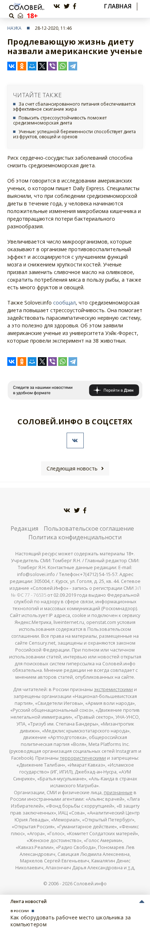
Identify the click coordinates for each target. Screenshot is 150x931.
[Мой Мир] (32, 66)
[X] (42, 66)
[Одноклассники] (21, 66)
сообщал (64, 302)
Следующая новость (72, 468)
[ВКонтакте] (11, 66)
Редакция (24, 528)
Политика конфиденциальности (75, 537)
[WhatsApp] (62, 66)
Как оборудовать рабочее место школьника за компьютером (71, 920)
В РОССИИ (20, 910)
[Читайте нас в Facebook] (74, 6)
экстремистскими (113, 689)
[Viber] (52, 66)
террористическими (83, 758)
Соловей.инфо (90, 884)
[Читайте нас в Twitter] (67, 6)
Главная (117, 6)
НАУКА (14, 28)
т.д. (131, 868)
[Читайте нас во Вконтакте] (57, 6)
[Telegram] (72, 66)
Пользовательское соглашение (89, 528)
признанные (118, 792)
